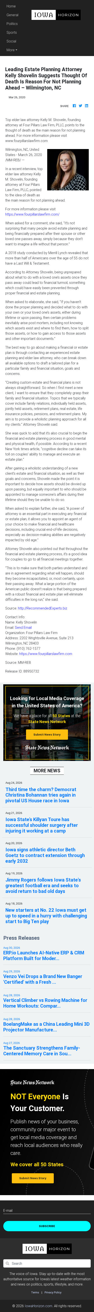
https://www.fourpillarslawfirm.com (45, 654)
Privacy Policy (53, 1292)
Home (13, 6)
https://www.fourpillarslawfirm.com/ (32, 214)
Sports (12, 32)
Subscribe (47, 1226)
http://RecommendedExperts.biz (42, 608)
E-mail (7, 1210)
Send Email (23, 627)
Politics (12, 23)
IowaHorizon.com (38, 1306)
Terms (35, 1292)
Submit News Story (47, 734)
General (12, 15)
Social (11, 41)
